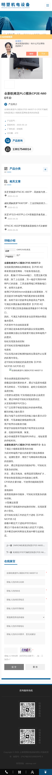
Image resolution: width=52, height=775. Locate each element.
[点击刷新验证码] (25, 650)
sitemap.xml (31, 763)
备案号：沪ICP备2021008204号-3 (28, 756)
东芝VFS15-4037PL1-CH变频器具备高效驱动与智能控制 (26, 214)
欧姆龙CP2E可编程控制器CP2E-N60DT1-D (32, 552)
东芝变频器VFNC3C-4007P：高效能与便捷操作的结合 (26, 192)
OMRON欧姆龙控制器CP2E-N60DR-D (29, 545)
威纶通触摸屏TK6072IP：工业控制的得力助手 (26, 203)
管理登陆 (20, 763)
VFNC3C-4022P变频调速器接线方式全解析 (25, 226)
